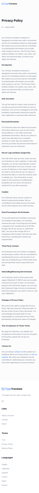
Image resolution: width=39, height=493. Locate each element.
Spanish (5, 473)
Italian (4, 481)
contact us (18, 352)
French (4, 477)
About (4, 424)
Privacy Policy (7, 444)
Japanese (5, 469)
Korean (4, 485)
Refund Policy (7, 448)
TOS (3, 440)
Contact (5, 420)
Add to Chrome (8, 415)
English (4, 464)
